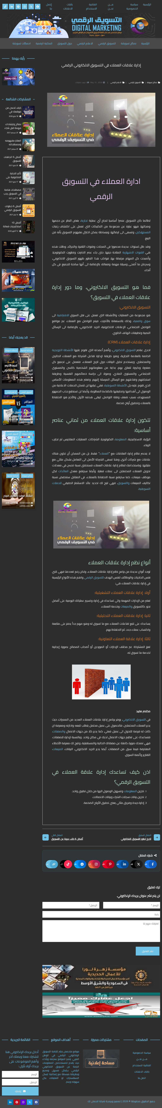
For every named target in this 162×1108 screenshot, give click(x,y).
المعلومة (121, 439)
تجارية (84, 220)
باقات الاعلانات (68, 6)
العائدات (63, 471)
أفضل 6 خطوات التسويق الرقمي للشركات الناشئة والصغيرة (12, 208)
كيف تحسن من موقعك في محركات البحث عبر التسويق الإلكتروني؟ (12, 110)
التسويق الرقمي (107, 43)
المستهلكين (143, 232)
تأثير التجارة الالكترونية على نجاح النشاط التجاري (13, 175)
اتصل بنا (142, 1078)
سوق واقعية (142, 321)
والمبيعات (126, 606)
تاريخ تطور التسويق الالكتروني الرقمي (136, 839)
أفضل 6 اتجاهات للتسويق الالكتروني (12, 159)
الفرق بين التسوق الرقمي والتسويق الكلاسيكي (19, 414)
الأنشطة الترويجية (63, 350)
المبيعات (58, 749)
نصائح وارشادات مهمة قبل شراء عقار (12, 126)
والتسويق (124, 483)
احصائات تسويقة (21, 43)
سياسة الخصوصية (132, 6)
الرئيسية (147, 4)
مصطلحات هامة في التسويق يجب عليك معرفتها (12, 192)
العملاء (104, 453)
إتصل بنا (49, 6)
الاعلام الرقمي (85, 43)
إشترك (18, 1091)
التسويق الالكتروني (124, 350)
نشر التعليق (147, 951)
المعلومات (130, 791)
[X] (31, 6)
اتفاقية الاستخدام (91, 6)
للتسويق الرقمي (94, 577)
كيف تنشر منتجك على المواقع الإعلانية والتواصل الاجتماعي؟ (17, 456)
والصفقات (59, 731)
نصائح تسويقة (128, 43)
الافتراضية (63, 315)
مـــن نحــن (110, 6)
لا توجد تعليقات (25, 380)
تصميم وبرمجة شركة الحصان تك (104, 1101)
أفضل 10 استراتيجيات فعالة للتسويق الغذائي (12, 225)
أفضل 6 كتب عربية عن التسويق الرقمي (67, 839)
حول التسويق (64, 43)
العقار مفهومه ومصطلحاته (13, 143)
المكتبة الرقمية (44, 43)
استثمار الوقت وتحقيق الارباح (18, 496)
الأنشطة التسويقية (116, 385)
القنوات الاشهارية (133, 252)
